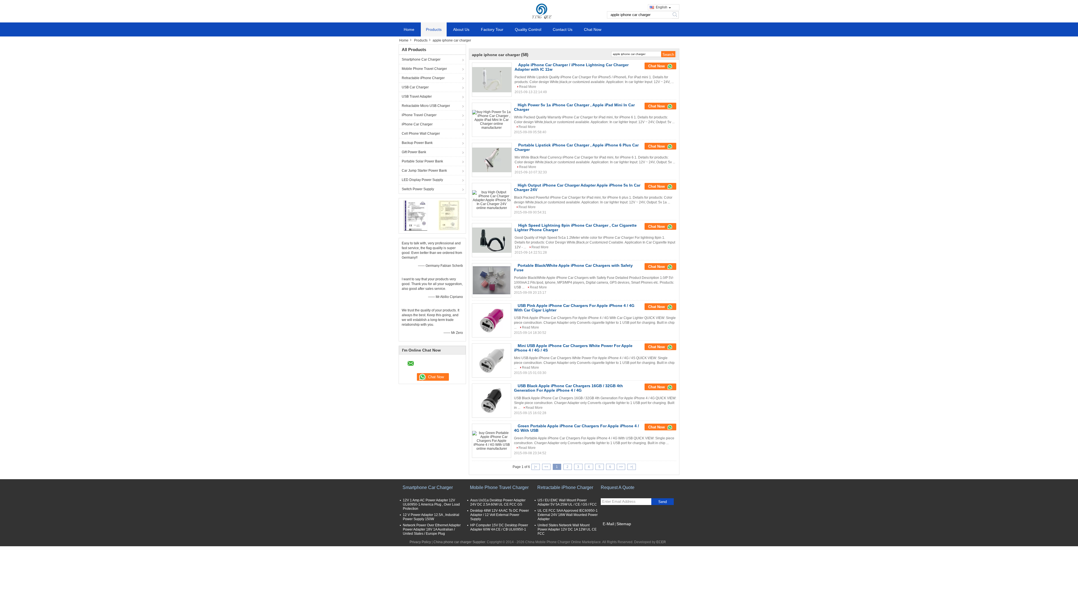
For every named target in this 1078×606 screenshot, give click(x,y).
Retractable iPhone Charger (423, 78)
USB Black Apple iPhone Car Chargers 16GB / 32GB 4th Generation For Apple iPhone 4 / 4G (568, 388)
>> (621, 467)
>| (631, 467)
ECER (661, 542)
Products (434, 29)
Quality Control (528, 29)
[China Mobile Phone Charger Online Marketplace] (539, 11)
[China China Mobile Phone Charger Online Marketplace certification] (415, 215)
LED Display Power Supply (422, 180)
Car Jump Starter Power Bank (424, 171)
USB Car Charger (415, 87)
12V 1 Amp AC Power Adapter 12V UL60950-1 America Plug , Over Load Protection (431, 504)
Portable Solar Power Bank (422, 161)
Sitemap (623, 524)
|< (535, 467)
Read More (527, 87)
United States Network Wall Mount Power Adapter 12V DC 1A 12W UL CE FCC (567, 529)
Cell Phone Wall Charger (421, 134)
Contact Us (562, 29)
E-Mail (608, 524)
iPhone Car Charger (417, 124)
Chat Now (592, 29)
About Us (461, 29)
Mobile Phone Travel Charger (424, 69)
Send (662, 502)
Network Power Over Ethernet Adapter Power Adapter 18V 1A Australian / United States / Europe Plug (432, 529)
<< (546, 467)
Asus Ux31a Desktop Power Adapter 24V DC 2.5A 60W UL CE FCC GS (498, 502)
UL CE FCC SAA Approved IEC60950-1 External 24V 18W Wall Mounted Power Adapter (568, 515)
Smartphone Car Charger (421, 59)
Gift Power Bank (414, 152)
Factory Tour (492, 29)
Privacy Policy (420, 542)
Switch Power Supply (418, 189)
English (661, 7)
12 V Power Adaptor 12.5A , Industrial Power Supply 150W (431, 517)
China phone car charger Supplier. (460, 542)
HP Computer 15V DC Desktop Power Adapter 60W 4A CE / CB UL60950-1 (499, 527)
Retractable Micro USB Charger (426, 106)
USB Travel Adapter (417, 96)
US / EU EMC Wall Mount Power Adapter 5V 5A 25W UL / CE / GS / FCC (567, 502)
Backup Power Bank (417, 143)
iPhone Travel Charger (419, 115)
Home (409, 29)
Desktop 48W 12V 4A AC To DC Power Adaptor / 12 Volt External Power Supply (499, 515)
